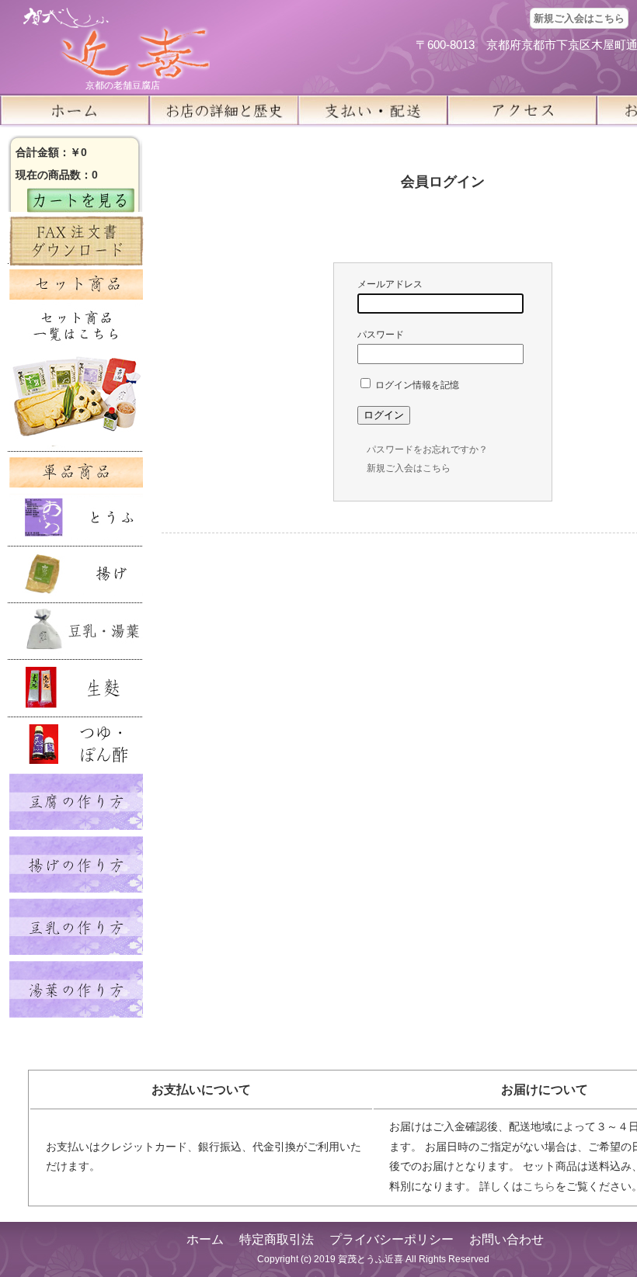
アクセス (522, 110)
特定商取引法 (276, 1239)
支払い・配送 (372, 110)
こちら (539, 1186)
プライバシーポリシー (391, 1239)
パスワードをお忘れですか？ (427, 449)
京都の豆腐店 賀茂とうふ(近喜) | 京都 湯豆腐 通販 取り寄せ (116, 44)
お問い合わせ (506, 1239)
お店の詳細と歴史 (223, 110)
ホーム (74, 110)
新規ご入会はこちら (579, 18)
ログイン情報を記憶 (416, 385)
